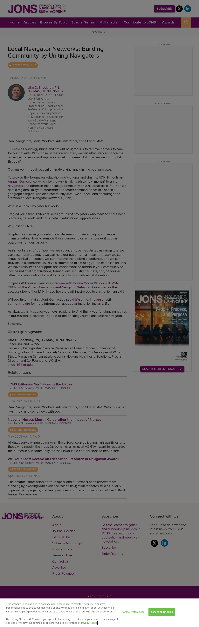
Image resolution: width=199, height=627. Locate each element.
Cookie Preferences (133, 612)
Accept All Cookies (162, 612)
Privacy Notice (89, 622)
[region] (99, 612)
